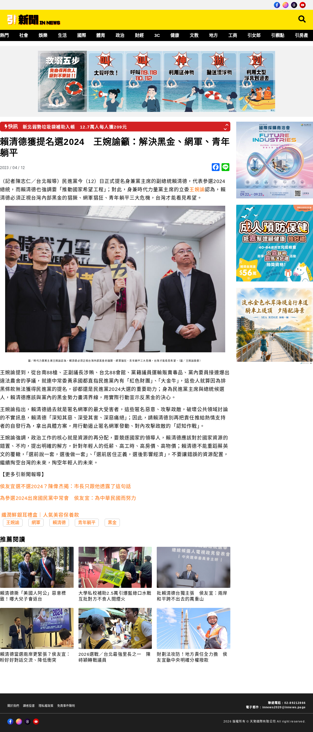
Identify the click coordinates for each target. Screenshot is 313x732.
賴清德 (59, 522)
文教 (194, 35)
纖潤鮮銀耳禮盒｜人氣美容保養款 (40, 515)
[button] (227, 123)
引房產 (301, 35)
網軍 (36, 522)
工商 (232, 35)
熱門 (4, 35)
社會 (23, 35)
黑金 (112, 522)
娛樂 (43, 35)
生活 (62, 35)
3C (157, 35)
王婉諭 (197, 189)
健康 (174, 35)
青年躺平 (87, 522)
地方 (213, 35)
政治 (120, 35)
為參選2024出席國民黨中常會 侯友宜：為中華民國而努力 (68, 498)
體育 (100, 35)
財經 (139, 35)
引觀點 (277, 35)
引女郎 (254, 35)
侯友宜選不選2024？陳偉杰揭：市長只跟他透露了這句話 (65, 486)
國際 (81, 35)
